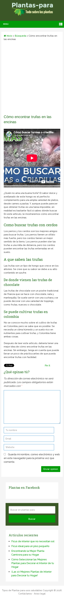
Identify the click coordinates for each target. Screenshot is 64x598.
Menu (6, 24)
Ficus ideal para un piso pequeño (30, 546)
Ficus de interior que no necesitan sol (32, 541)
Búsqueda (20, 35)
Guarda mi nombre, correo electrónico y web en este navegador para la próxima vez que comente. (32, 458)
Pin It (47, 365)
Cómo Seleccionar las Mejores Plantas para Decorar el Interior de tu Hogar (32, 563)
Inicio (9, 35)
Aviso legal (40, 593)
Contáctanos (25, 593)
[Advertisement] (32, 79)
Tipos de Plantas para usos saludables (22, 590)
